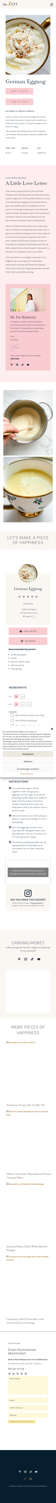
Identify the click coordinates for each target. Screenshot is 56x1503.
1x (16, 704)
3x (29, 704)
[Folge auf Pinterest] (12, 365)
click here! (14, 359)
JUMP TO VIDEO (19, 102)
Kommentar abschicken (22, 1422)
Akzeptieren (28, 754)
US (23, 696)
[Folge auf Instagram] (17, 365)
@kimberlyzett (36, 903)
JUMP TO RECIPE (19, 91)
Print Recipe (30, 631)
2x (23, 704)
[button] (52, 729)
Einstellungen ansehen (28, 769)
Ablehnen (28, 761)
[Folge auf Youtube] (28, 365)
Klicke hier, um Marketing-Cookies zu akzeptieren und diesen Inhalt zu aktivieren (28, 872)
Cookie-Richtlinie (26, 774)
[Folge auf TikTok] (22, 365)
